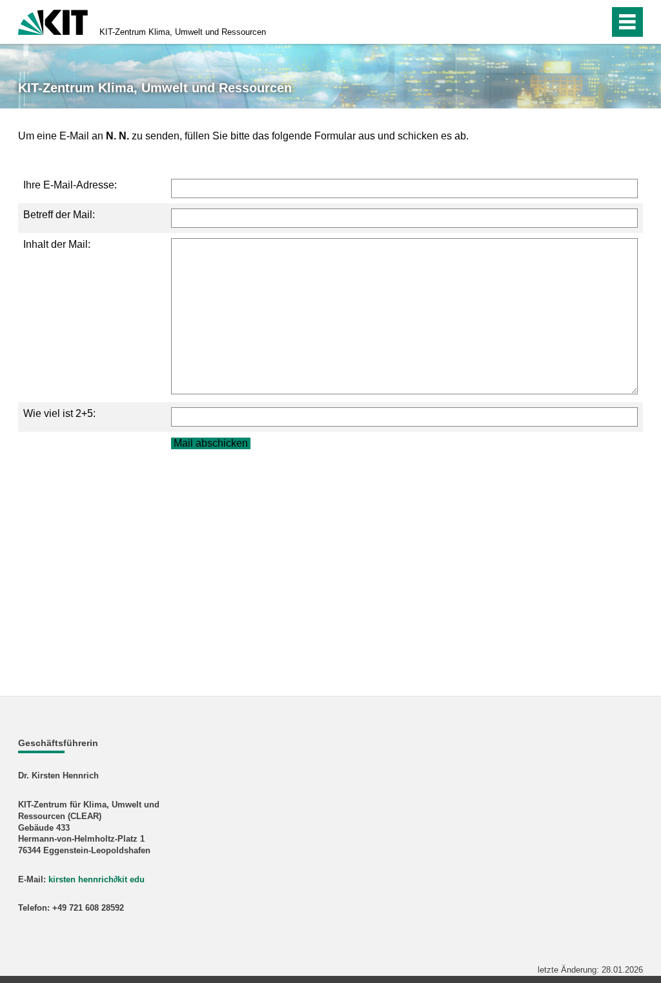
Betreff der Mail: (59, 214)
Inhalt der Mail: (56, 244)
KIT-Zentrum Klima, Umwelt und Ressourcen (182, 32)
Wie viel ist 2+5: (59, 413)
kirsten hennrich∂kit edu (96, 879)
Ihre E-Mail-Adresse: (70, 184)
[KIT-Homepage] (53, 20)
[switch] (571, 22)
